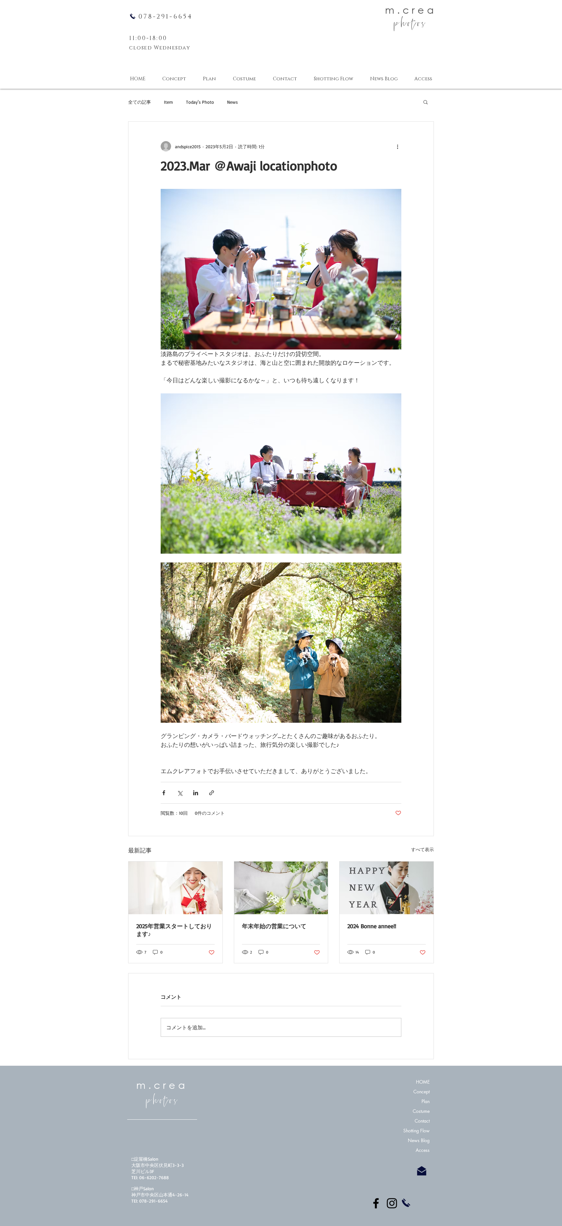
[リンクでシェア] (211, 793)
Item (168, 102)
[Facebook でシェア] (164, 793)
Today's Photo (200, 102)
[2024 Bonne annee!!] (387, 888)
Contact (422, 1121)
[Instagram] (392, 1203)
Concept (421, 1091)
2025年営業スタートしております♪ (174, 929)
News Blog (419, 1140)
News (232, 102)
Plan (425, 1101)
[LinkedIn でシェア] (196, 793)
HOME (423, 1082)
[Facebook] (376, 1203)
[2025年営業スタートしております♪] (175, 888)
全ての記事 (139, 102)
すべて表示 (422, 849)
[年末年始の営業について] (281, 888)
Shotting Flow (416, 1130)
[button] (425, 101)
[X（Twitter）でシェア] (180, 793)
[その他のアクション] (397, 146)
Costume (421, 1111)
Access (423, 1150)
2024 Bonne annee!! (371, 925)
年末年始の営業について (274, 925)
